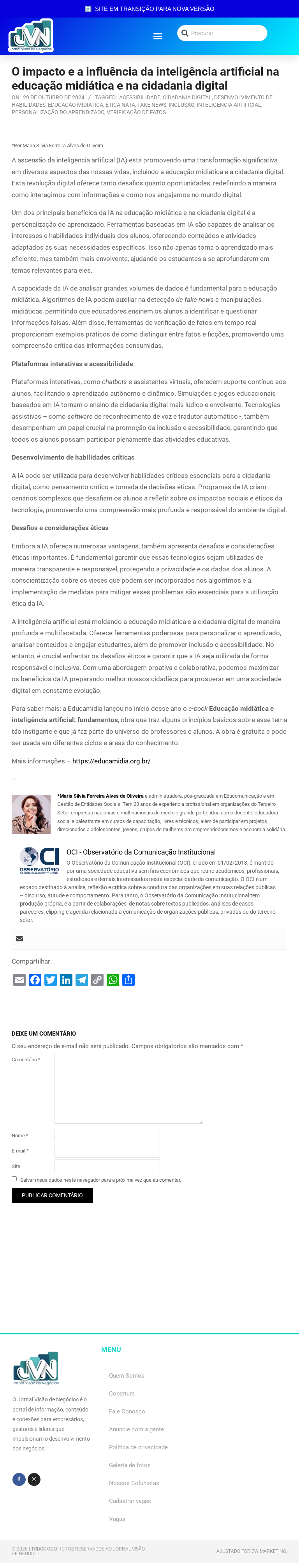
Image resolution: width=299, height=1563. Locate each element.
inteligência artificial (229, 105)
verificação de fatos (136, 112)
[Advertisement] (149, 1278)
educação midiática (75, 105)
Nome (20, 1135)
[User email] (19, 939)
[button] (158, 36)
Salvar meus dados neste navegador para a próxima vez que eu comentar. (100, 1179)
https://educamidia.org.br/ (111, 761)
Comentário (26, 1060)
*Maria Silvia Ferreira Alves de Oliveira (100, 796)
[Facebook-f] (19, 1479)
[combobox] (222, 33)
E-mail (20, 1151)
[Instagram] (34, 1479)
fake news (151, 105)
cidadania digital (187, 97)
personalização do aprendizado (58, 112)
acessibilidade (139, 97)
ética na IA (120, 105)
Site (16, 1166)
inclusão (181, 105)
